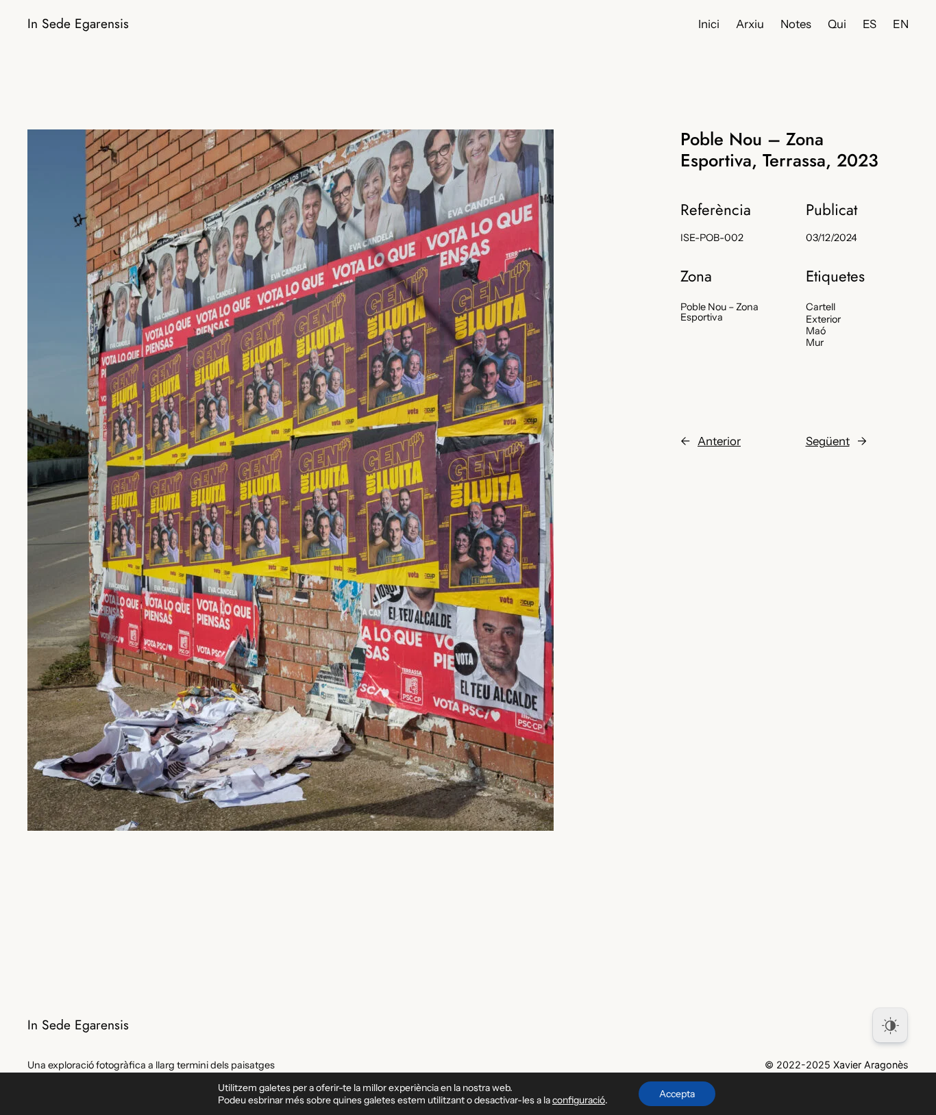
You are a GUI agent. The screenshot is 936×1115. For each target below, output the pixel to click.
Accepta (677, 1094)
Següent (828, 441)
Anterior (719, 441)
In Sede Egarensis (78, 23)
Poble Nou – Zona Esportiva (719, 312)
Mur (815, 342)
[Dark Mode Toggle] (890, 1025)
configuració (578, 1100)
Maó (816, 331)
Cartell (820, 307)
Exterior (823, 319)
